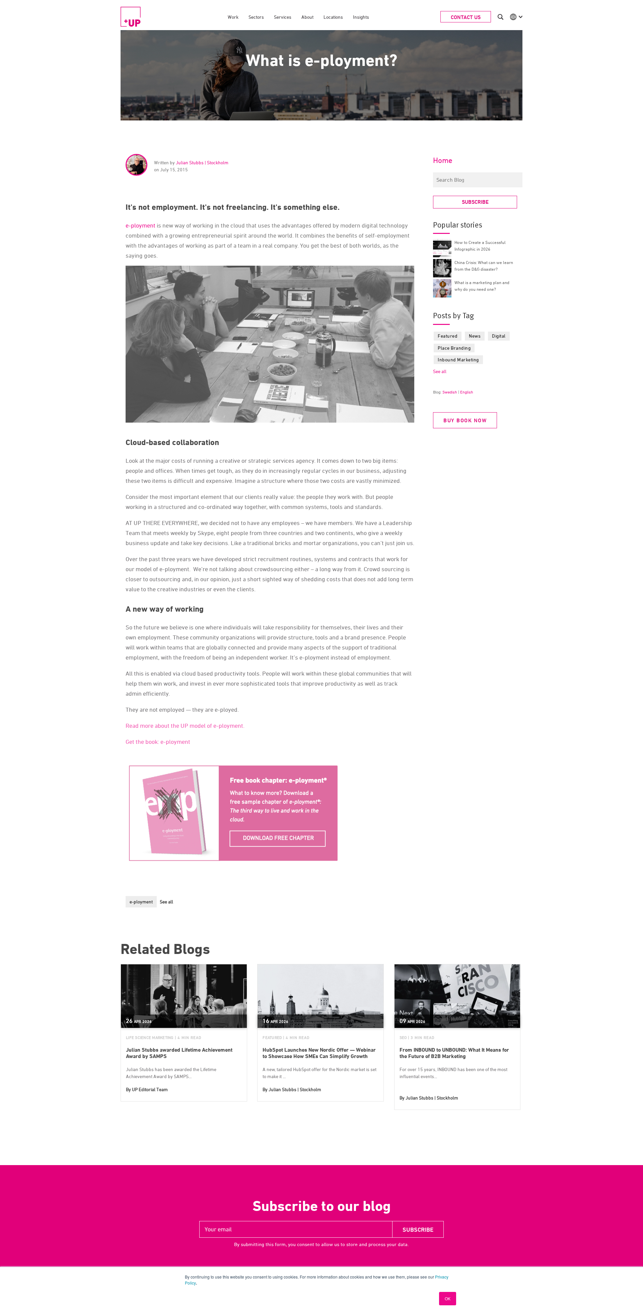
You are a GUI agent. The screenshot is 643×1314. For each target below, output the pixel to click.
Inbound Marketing (458, 359)
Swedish (449, 392)
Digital (499, 336)
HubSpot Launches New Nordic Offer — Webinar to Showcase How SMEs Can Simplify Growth (319, 1053)
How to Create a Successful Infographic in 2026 (480, 246)
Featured (447, 336)
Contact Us (466, 17)
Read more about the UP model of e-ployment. (185, 725)
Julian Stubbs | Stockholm (202, 162)
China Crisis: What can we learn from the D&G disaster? (483, 266)
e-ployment (140, 225)
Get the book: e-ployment (158, 741)
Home (442, 160)
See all (166, 901)
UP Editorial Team (150, 1089)
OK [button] (447, 1298)
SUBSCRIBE (475, 202)
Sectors (256, 17)
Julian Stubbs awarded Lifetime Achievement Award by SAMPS (179, 1053)
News (475, 336)
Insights (361, 17)
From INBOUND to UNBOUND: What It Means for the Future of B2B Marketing (454, 1053)
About (307, 17)
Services (282, 17)
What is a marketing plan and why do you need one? (481, 286)
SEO (403, 1037)
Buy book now (465, 420)
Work (233, 17)
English (466, 392)
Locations (333, 17)
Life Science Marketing (149, 1037)
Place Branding (454, 348)
